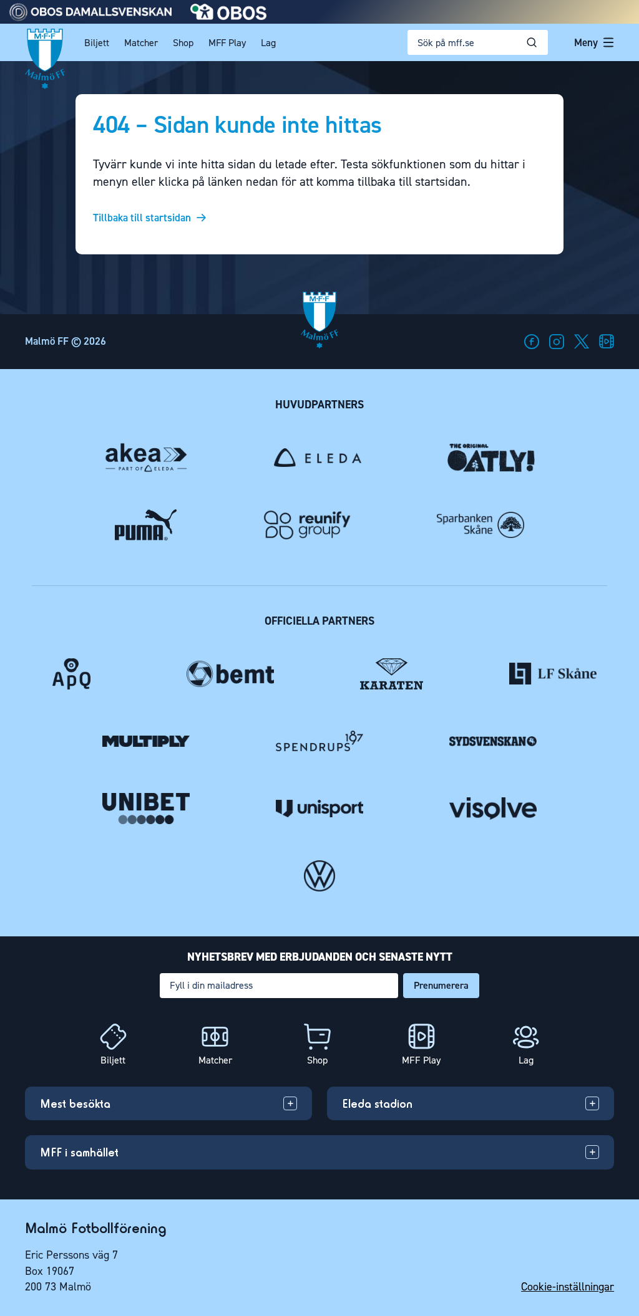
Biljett (96, 42)
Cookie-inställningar (567, 1286)
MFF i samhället (79, 1152)
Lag (268, 42)
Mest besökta (75, 1103)
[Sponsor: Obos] (228, 16)
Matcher (141, 42)
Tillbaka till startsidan (142, 218)
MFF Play (227, 42)
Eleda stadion (377, 1103)
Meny (586, 42)
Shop (183, 42)
